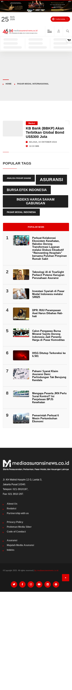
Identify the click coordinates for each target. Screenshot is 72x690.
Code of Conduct (16, 531)
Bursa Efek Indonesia (27, 190)
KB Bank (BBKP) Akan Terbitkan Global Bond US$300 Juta (45, 132)
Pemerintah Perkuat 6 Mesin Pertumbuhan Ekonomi (45, 418)
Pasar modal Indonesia (21, 212)
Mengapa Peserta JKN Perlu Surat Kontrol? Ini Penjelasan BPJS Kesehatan (49, 398)
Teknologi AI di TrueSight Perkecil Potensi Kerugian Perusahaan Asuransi (48, 275)
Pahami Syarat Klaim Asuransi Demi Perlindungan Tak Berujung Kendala (49, 376)
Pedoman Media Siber (19, 526)
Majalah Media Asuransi (20, 545)
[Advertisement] (36, 632)
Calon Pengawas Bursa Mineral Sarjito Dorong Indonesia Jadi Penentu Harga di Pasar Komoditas (48, 335)
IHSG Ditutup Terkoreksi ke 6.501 (49, 355)
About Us (12, 503)
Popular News (36, 227)
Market (31, 123)
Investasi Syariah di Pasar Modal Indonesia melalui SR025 (48, 294)
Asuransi (51, 179)
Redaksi (11, 508)
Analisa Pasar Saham (19, 178)
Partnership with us (18, 513)
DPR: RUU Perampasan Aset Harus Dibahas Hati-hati (47, 313)
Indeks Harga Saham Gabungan (35, 201)
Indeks (10, 550)
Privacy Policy (15, 522)
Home (9, 84)
